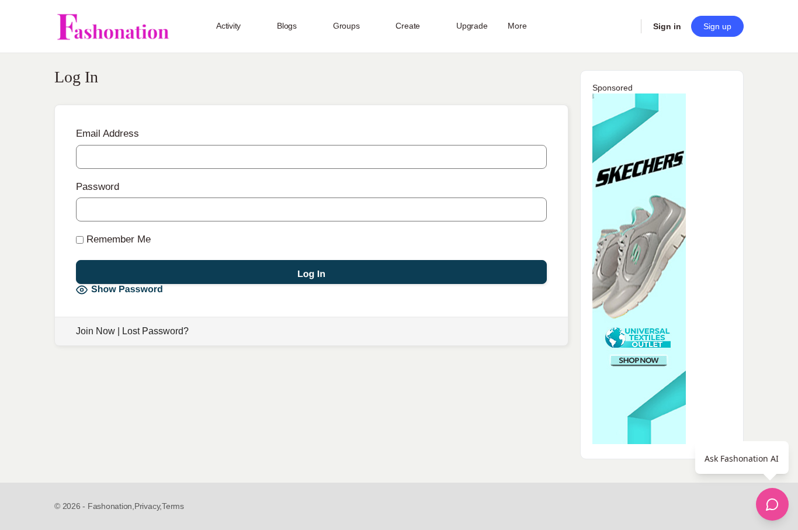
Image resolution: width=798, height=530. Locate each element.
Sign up (717, 26)
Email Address (107, 133)
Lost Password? (155, 331)
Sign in (667, 26)
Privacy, (148, 506)
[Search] (624, 26)
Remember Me (117, 239)
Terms (173, 506)
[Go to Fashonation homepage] (112, 26)
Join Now (95, 331)
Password (97, 186)
